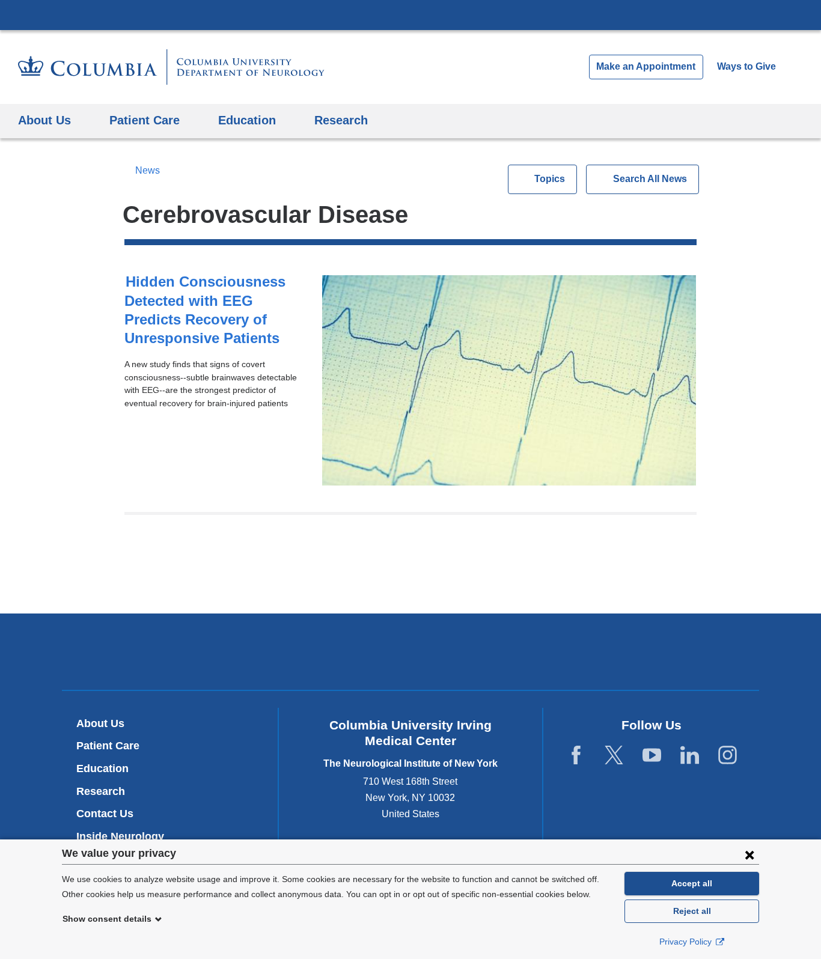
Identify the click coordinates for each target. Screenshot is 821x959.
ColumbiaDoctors (584, 651)
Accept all (691, 883)
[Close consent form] (749, 854)
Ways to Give (746, 66)
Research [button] (341, 120)
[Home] (171, 67)
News (147, 170)
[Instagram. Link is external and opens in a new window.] (727, 756)
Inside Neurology (124, 836)
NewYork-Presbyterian (410, 654)
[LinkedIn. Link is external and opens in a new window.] (690, 756)
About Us (100, 723)
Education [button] (247, 120)
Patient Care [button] (144, 120)
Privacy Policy (686, 941)
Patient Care (107, 746)
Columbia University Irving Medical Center (410, 14)
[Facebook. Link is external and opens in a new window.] (576, 756)
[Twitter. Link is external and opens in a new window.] (614, 756)
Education (102, 769)
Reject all (692, 911)
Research (100, 791)
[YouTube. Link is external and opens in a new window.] (652, 756)
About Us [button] (44, 120)
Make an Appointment (645, 66)
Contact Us (104, 814)
